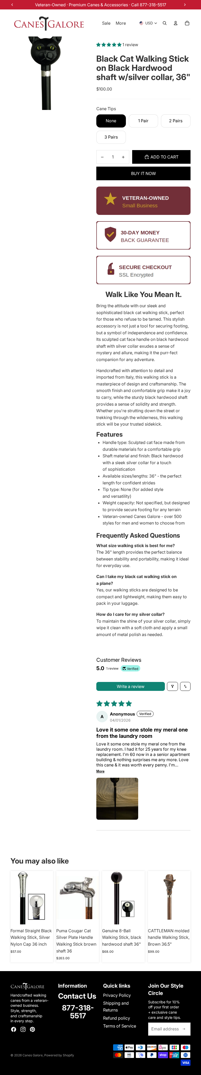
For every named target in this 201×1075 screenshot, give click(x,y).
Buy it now (143, 173)
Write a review (130, 686)
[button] (109, 44)
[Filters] (172, 686)
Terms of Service (119, 1026)
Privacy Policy (117, 995)
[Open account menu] (175, 23)
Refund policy (116, 1018)
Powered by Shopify (59, 1055)
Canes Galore (33, 1055)
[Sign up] (184, 1029)
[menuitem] (121, 23)
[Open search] (164, 23)
